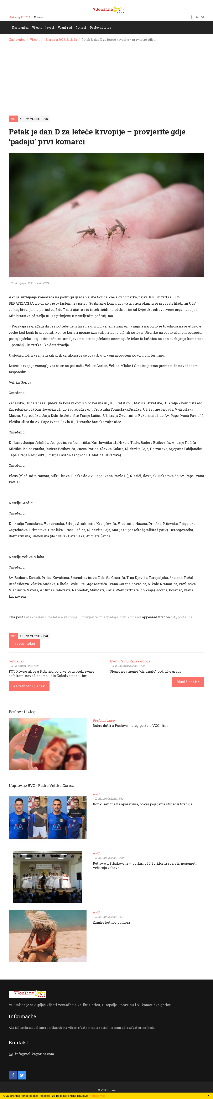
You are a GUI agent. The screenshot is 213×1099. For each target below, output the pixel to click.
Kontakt (51, 17)
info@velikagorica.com (34, 1054)
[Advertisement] (106, 76)
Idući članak (187, 681)
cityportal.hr (181, 617)
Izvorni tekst (24, 643)
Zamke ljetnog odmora (111, 922)
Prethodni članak (30, 686)
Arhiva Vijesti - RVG (34, 119)
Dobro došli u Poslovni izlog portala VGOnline (130, 725)
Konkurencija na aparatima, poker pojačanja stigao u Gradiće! (143, 804)
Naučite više (97, 1095)
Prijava (38, 17)
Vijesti (35, 40)
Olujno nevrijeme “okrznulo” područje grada (145, 671)
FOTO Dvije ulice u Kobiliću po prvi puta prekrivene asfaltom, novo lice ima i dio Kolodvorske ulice (51, 673)
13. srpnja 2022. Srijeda (60, 40)
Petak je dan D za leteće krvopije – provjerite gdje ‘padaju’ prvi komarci (82, 617)
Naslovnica (17, 40)
